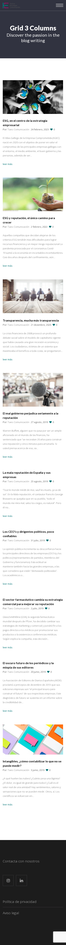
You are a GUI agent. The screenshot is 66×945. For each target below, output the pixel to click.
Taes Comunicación (18, 129)
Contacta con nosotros (21, 861)
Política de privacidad (19, 901)
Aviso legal (11, 913)
